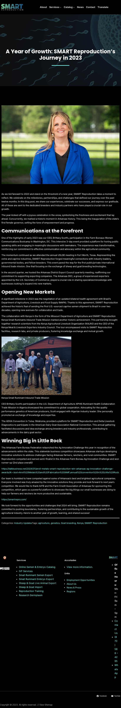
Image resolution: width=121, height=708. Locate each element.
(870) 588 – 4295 (116, 649)
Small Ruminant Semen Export (36, 575)
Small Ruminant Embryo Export (36, 579)
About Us (71, 583)
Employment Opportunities (81, 580)
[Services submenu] (60, 7)
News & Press (74, 587)
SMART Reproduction (96, 523)
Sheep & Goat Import (30, 587)
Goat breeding (68, 523)
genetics (55, 523)
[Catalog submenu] (74, 7)
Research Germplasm (30, 595)
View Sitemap (45, 704)
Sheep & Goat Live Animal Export (37, 583)
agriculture (44, 523)
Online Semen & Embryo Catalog (37, 566)
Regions (71, 591)
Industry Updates (23, 523)
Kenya (80, 523)
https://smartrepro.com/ (13, 499)
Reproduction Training (31, 591)
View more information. (80, 566)
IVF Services (26, 571)
